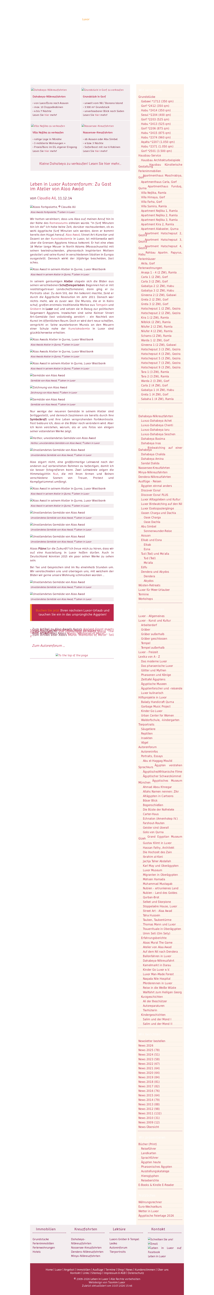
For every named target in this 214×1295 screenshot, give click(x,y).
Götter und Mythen (153, 670)
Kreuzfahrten (85, 1229)
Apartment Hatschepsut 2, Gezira (160, 234)
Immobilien (110, 19)
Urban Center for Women (157, 715)
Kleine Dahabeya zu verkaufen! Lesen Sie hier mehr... (80, 164)
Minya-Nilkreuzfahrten (85, 1256)
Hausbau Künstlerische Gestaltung (160, 165)
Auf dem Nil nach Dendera (160, 951)
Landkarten (148, 1153)
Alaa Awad (73, 234)
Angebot (96, 19)
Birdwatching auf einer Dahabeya (160, 448)
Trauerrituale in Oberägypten (162, 929)
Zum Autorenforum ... (48, 646)
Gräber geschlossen (154, 638)
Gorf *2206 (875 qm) (155, 128)
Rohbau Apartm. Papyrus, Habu (160, 253)
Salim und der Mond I (157, 1019)
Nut (55, 473)
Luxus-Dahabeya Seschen (158, 434)
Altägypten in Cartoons (158, 796)
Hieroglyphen (150, 1176)
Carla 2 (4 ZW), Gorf (154, 385)
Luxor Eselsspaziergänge (157, 508)
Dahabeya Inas (151, 443)
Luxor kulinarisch (152, 693)
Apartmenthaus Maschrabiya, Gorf (160, 176)
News (142, 19)
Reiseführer (148, 1148)
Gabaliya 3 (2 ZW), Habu (157, 290)
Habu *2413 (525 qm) (156, 124)
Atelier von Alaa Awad (157, 947)
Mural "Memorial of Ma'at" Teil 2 (72, 635)
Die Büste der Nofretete (158, 809)
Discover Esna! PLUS (154, 495)
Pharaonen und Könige (156, 674)
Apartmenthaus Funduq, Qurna (160, 187)
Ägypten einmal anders (156, 485)
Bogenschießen (153, 805)
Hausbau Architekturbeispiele (160, 160)
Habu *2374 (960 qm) (156, 137)
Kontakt (43, 51)
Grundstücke (146, 96)
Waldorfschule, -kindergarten (160, 720)
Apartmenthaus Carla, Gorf (159, 181)
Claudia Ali (46, 198)
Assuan (146, 535)
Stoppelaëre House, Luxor (160, 906)
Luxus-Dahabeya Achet (156, 420)
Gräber (145, 629)
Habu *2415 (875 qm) (156, 133)
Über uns (176, 19)
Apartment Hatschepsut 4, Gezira (160, 247)
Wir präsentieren (152, 1137)
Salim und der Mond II (157, 1023)
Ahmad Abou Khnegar (157, 787)
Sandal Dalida (150, 463)
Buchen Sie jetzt (48, 610)
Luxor (86, 19)
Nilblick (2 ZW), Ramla (156, 322)
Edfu (144, 567)
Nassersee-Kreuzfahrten (86, 1247)
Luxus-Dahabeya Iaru (155, 429)
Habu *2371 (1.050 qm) (157, 146)
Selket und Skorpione (157, 901)
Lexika (113, 1243)
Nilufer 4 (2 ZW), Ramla (156, 331)
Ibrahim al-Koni (153, 856)
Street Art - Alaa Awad (157, 910)
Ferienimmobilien (149, 171)
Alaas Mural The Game (158, 942)
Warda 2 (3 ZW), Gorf (155, 381)
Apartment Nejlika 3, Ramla (159, 219)
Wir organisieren (152, 409)
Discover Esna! (151, 490)
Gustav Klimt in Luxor (157, 843)
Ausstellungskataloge (155, 1171)
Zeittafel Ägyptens (153, 679)
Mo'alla (148, 562)
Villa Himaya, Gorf (153, 197)
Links (86, 1273)
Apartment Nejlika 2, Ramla (159, 215)
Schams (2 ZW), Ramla (156, 335)
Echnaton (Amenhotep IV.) (160, 818)
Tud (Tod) (150, 558)
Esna (147, 549)
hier (46, 114)
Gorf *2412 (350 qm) (155, 105)
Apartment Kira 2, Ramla (157, 224)
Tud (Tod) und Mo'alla (155, 553)
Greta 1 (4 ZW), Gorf (154, 394)
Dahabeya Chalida (153, 454)
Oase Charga (152, 517)
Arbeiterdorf (149, 625)
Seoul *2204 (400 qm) (156, 114)
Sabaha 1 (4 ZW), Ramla (157, 399)
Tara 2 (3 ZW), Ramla (155, 376)
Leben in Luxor (51, 19)
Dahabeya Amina (152, 458)
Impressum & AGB (115, 1273)
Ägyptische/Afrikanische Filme (162, 771)
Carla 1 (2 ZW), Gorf (154, 277)
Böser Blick (150, 800)
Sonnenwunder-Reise (158, 531)
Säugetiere (148, 729)
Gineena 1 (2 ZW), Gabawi (158, 344)
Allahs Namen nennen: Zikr (161, 791)
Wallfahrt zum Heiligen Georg (162, 992)
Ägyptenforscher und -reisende (161, 688)
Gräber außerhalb (152, 634)
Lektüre (119, 1229)
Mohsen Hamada (154, 879)
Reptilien (147, 733)
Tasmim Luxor (116, 1282)
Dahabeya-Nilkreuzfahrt (158, 960)
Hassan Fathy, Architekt (158, 847)
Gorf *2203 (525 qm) (155, 119)
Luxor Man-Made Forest (158, 974)
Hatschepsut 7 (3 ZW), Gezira (161, 362)
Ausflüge (124, 19)
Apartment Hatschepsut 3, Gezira (160, 240)
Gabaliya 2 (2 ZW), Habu (157, 286)
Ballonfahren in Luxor (157, 956)
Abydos (148, 580)
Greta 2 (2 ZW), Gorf (154, 299)
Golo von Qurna (153, 832)
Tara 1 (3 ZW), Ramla (155, 372)
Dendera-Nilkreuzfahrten (87, 1251)
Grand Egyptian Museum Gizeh (160, 837)
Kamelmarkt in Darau (157, 965)
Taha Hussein (151, 915)
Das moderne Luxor (154, 661)
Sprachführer (149, 1157)
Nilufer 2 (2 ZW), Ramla (156, 326)
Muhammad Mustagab (158, 883)
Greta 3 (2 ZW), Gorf (154, 304)
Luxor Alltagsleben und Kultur (160, 499)
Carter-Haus (151, 814)
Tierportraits (118, 1251)
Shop (134, 19)
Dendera (149, 576)
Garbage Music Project (156, 706)
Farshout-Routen (154, 823)
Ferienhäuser (146, 259)
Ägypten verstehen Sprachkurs (160, 766)
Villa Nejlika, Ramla (153, 192)
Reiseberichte (150, 1180)
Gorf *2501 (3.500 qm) (156, 151)
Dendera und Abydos (155, 571)
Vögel (144, 742)
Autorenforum (118, 1247)
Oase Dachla (152, 522)
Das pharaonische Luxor (157, 665)
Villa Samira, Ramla (154, 206)
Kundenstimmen (158, 19)
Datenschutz (136, 1273)
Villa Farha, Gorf (151, 201)
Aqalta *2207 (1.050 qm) (158, 142)
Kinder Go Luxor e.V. (156, 969)
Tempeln (102, 304)
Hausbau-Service (149, 155)
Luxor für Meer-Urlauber (154, 589)
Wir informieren (151, 609)
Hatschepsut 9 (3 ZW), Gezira (161, 367)
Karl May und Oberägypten (161, 865)
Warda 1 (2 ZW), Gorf (155, 340)
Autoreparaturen (154, 1005)
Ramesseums (58, 223)
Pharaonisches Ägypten (156, 1166)
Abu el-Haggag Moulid (157, 760)
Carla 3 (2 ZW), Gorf (154, 281)
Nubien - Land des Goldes (160, 892)
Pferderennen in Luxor (157, 983)
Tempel (145, 643)
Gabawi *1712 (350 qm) (157, 101)
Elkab (147, 544)
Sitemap (96, 1273)
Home (77, 19)
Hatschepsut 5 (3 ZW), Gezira (161, 358)
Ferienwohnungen (150, 268)
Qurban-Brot (151, 897)
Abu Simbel (148, 526)
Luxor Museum (152, 870)
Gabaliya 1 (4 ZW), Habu (157, 390)
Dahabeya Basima (153, 438)
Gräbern (35, 309)
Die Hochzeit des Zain (157, 852)
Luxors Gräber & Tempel (124, 1239)
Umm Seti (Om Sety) (156, 933)
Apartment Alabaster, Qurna (159, 228)
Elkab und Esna (151, 540)
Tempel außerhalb (153, 647)
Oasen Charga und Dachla (158, 513)
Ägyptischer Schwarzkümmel (162, 776)
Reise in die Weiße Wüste (159, 987)
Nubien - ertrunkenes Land (161, 888)
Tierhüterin (150, 1010)
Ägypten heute (151, 1162)
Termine (110, 1269)
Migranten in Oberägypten (160, 874)
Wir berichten (149, 1034)
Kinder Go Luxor (151, 711)
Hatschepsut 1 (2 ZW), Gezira (161, 308)
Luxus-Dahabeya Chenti (157, 425)
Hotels (37, 1251)
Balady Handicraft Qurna (157, 702)
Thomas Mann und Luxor (159, 924)
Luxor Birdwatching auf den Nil (161, 504)
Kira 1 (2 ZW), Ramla (155, 317)
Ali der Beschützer (155, 1001)
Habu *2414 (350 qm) (156, 110)
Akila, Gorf (148, 263)
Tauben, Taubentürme (157, 919)
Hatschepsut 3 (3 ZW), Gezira (161, 349)
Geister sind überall (156, 827)
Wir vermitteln (150, 90)
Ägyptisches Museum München (160, 781)
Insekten (147, 738)
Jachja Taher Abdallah (157, 861)
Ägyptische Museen (154, 684)
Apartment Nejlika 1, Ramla (159, 210)
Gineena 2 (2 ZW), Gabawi (158, 295)
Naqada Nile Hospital (157, 978)
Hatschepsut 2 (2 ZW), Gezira (161, 313)
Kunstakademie (61, 238)
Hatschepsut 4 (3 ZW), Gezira (161, 353)
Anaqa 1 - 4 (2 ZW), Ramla (159, 272)
